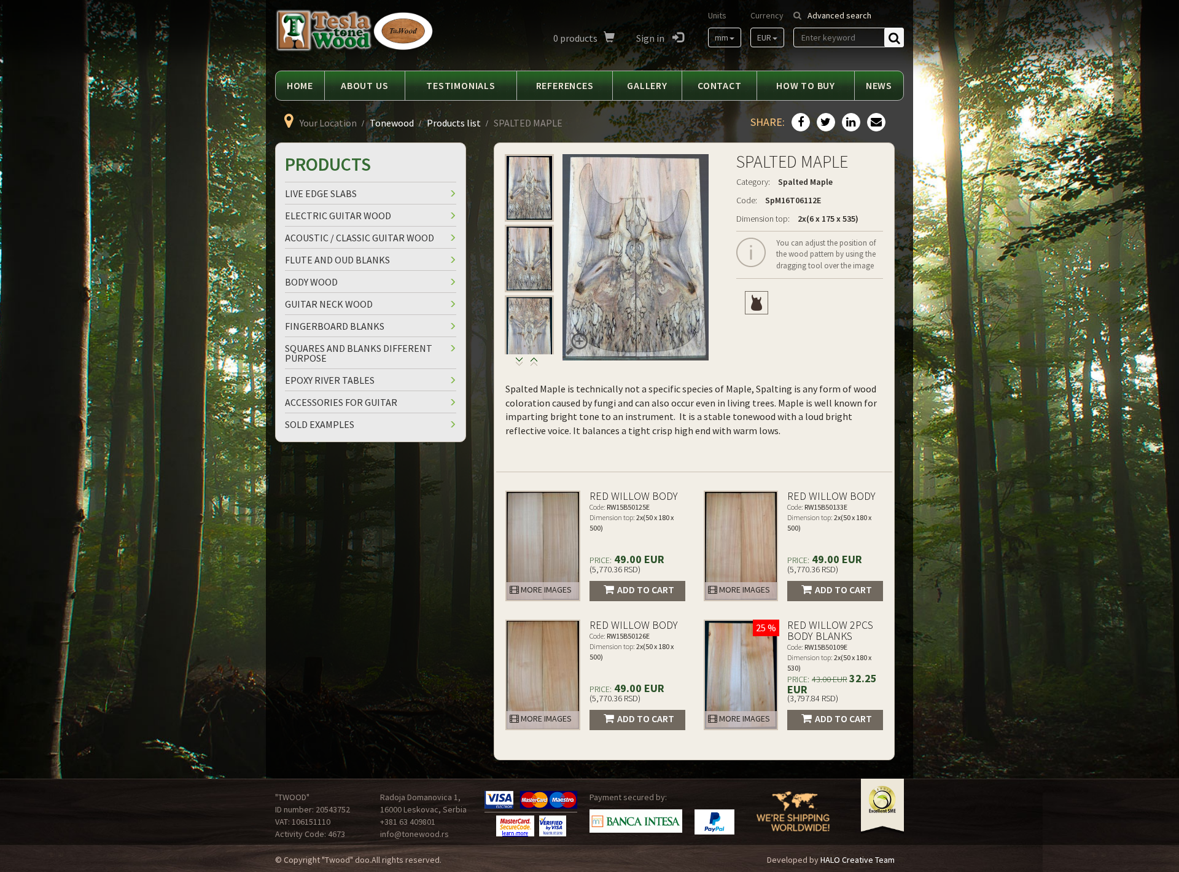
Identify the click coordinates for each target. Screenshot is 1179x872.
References (565, 85)
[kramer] (756, 302)
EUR (764, 37)
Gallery (647, 85)
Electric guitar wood (338, 215)
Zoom (576, 344)
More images (545, 589)
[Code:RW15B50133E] (741, 546)
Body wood (311, 282)
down (534, 364)
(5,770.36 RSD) (615, 569)
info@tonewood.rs (414, 833)
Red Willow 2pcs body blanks (830, 630)
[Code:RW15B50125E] (543, 546)
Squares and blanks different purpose (358, 353)
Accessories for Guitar (341, 402)
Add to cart (645, 589)
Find (894, 37)
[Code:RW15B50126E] (543, 675)
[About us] (793, 819)
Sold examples (319, 424)
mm (721, 37)
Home (300, 85)
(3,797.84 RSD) (812, 698)
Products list (454, 123)
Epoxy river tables (330, 380)
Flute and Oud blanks (337, 260)
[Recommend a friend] (874, 122)
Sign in (651, 38)
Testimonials (461, 85)
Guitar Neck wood (329, 304)
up (519, 364)
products (575, 38)
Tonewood (392, 123)
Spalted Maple (805, 181)
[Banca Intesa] (636, 821)
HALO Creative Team (857, 859)
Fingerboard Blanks (334, 326)
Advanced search (839, 15)
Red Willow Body (634, 496)
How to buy (805, 85)
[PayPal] (714, 822)
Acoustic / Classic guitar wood (359, 238)
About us (364, 85)
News (879, 85)
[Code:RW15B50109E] (741, 675)
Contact (720, 85)
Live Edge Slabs (321, 193)
